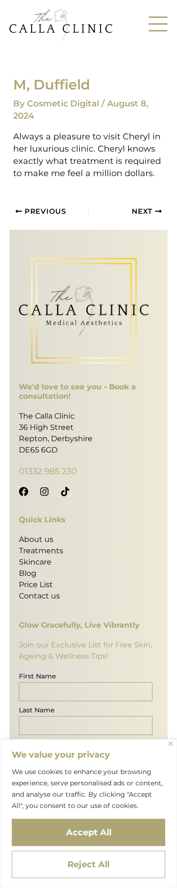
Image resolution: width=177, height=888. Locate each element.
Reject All (88, 864)
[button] (158, 25)
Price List (36, 584)
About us (36, 539)
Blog (27, 573)
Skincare (35, 561)
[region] (88, 813)
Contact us (39, 595)
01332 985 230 (48, 471)
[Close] (171, 744)
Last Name (37, 710)
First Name (37, 676)
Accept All (88, 832)
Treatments (41, 550)
